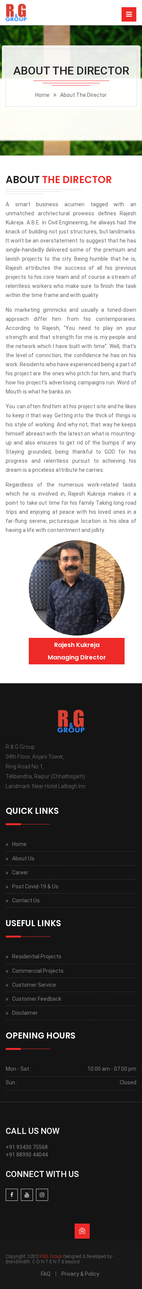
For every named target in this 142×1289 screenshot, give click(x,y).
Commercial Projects (38, 971)
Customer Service (34, 985)
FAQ (45, 1274)
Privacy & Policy (80, 1274)
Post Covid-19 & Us (35, 886)
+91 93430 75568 (27, 1147)
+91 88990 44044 (27, 1155)
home (42, 95)
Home (19, 844)
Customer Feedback (36, 999)
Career (20, 872)
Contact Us (26, 900)
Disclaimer (25, 1013)
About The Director (83, 95)
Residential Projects (36, 956)
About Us (23, 858)
